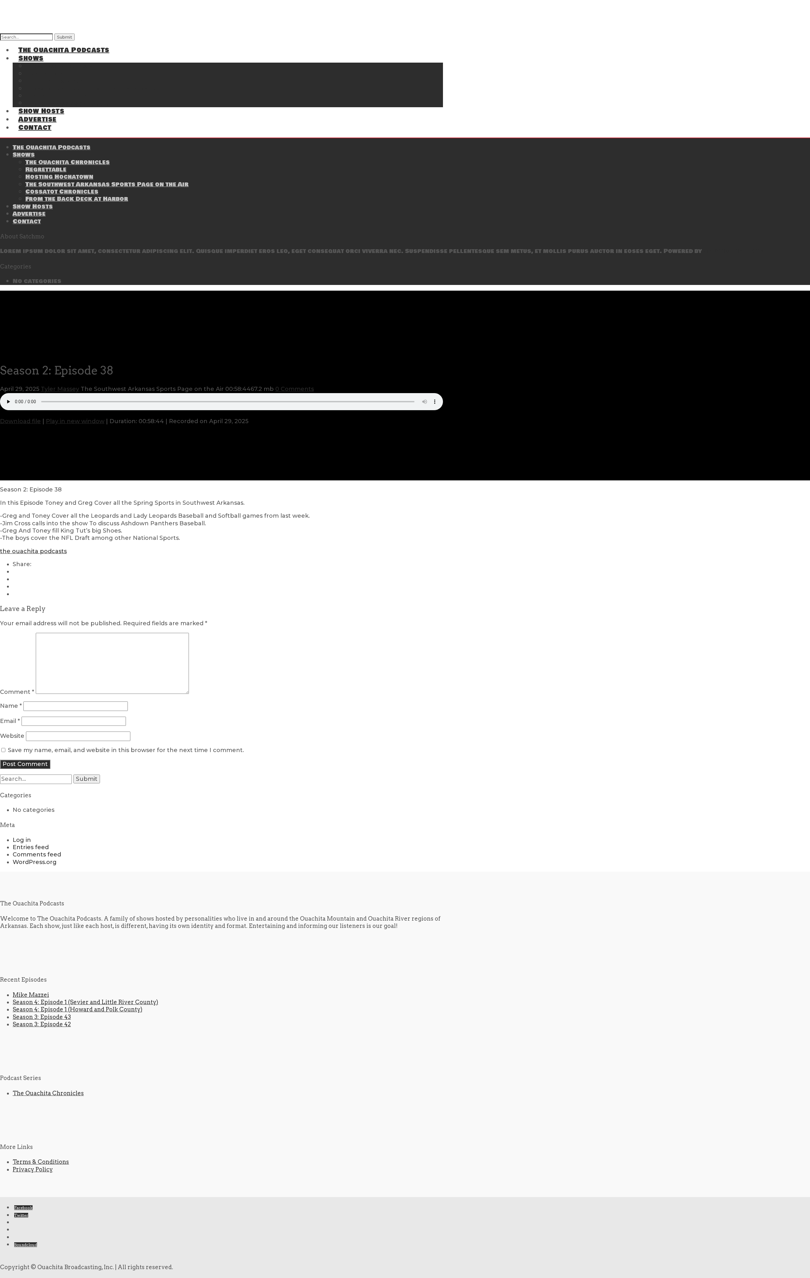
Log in (22, 840)
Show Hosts (33, 206)
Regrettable (45, 169)
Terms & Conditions (41, 1161)
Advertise (29, 213)
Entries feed (31, 847)
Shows (24, 154)
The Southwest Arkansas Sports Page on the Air (93, 89)
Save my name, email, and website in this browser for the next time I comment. (126, 750)
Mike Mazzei (31, 994)
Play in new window (75, 421)
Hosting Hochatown (59, 176)
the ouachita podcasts (33, 551)
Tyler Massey (60, 389)
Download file (20, 421)
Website (12, 735)
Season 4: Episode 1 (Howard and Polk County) (77, 1009)
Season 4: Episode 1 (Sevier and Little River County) (85, 1002)
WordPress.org (35, 862)
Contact (35, 128)
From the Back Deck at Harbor (70, 104)
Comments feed (37, 854)
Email (10, 721)
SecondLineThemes (735, 251)
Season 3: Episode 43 (42, 1017)
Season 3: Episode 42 (42, 1024)
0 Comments (294, 389)
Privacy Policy (33, 1169)
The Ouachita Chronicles (67, 162)
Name (11, 705)
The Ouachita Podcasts (63, 50)
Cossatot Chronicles (61, 191)
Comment (17, 691)
